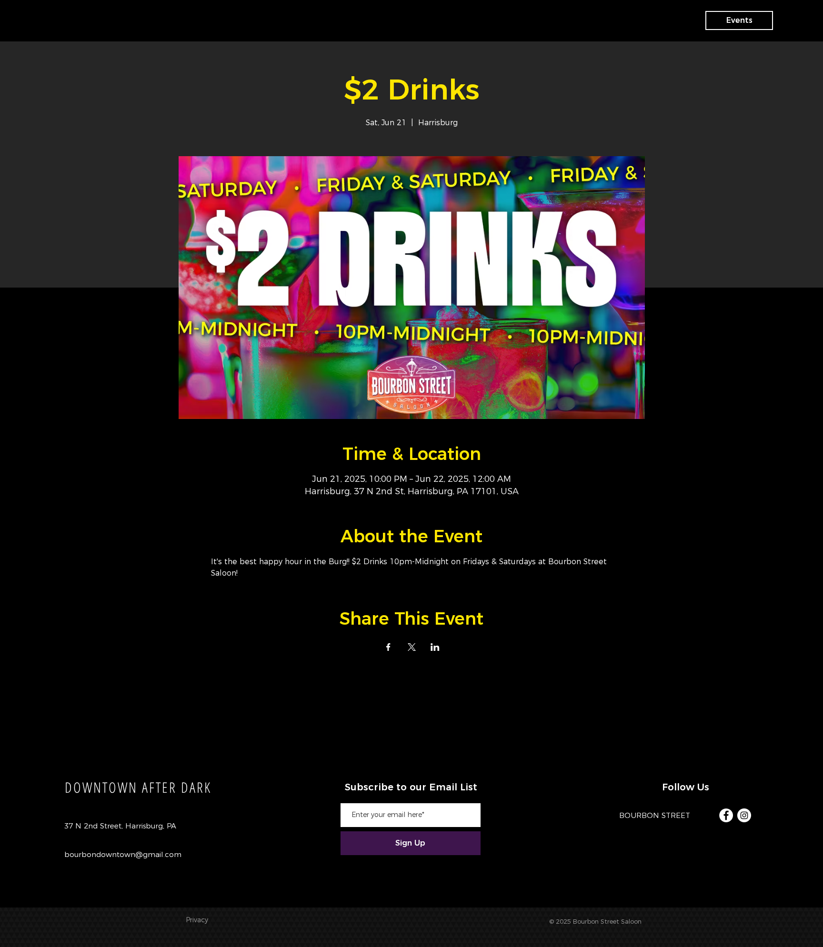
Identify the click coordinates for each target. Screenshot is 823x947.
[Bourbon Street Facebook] (726, 815)
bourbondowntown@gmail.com (122, 854)
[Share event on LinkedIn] (435, 647)
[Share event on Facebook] (388, 647)
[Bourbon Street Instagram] (744, 815)
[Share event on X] (411, 647)
